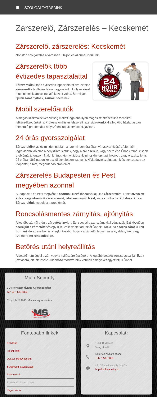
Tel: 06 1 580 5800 (17, 292)
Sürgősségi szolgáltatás (20, 366)
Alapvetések (14, 374)
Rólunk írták (13, 350)
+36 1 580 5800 (104, 358)
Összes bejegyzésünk (19, 358)
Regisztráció (14, 390)
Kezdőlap (12, 343)
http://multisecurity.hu (107, 369)
